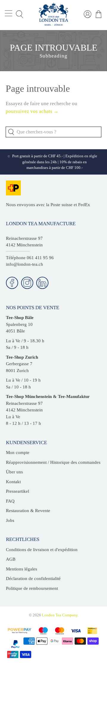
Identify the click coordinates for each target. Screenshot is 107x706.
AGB (10, 559)
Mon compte (17, 452)
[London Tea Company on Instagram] (27, 283)
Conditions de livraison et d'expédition (42, 549)
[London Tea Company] (53, 14)
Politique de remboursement (32, 588)
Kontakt (13, 481)
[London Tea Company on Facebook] (12, 283)
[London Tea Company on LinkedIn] (42, 283)
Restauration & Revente (28, 510)
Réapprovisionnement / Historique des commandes (53, 462)
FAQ (10, 501)
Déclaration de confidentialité (33, 578)
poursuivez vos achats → (32, 111)
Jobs (10, 520)
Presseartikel (17, 491)
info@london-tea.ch (24, 264)
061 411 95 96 (40, 257)
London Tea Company (60, 615)
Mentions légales (21, 569)
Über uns (14, 471)
